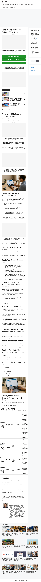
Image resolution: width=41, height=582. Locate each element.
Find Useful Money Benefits (13, 59)
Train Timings (5, 7)
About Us (32, 67)
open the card (12, 198)
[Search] (37, 61)
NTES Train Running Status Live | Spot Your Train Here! (13, 4)
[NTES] (4, 1)
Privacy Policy (33, 72)
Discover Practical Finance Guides (14, 63)
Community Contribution (29, 4)
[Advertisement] (20, 18)
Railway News (12, 7)
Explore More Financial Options (14, 56)
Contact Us (33, 70)
